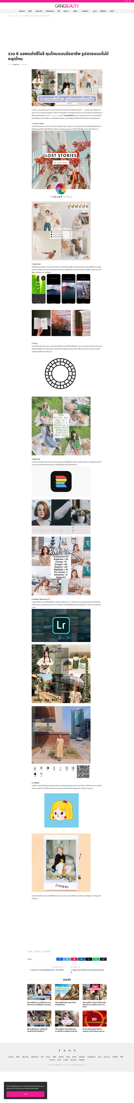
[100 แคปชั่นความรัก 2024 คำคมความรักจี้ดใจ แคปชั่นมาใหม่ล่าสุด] (67, 1018)
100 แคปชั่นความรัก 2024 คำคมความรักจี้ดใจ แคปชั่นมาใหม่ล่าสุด (66, 1030)
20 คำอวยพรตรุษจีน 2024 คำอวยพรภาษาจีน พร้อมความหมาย (93, 1030)
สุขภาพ (65, 11)
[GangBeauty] (67, 5)
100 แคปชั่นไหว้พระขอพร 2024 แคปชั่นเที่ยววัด (65, 1004)
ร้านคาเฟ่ (52, 1060)
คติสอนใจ (73, 1060)
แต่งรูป (30, 951)
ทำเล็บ (68, 1057)
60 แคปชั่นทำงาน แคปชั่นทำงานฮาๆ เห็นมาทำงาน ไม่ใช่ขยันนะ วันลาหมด (39, 1004)
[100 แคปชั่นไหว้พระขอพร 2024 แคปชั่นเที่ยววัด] (67, 992)
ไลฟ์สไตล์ (103, 11)
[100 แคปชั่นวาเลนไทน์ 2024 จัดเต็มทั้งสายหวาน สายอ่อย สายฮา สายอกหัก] (95, 992)
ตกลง (25, 1094)
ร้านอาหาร (107, 1057)
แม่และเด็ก (38, 11)
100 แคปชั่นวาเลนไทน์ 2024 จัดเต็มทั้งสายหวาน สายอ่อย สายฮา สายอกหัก (94, 1005)
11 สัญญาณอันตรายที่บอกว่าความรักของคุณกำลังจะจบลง (87, 971)
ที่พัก (121, 1057)
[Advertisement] (67, 34)
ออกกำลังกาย (91, 1057)
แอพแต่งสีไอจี (47, 951)
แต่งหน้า (61, 1057)
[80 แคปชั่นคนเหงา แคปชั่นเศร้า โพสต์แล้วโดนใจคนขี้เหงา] (39, 1018)
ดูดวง (95, 11)
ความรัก (65, 1060)
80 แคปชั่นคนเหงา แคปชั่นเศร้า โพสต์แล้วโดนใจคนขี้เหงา (37, 1030)
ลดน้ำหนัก (82, 1057)
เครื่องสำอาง (50, 11)
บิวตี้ (58, 11)
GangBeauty (15, 64)
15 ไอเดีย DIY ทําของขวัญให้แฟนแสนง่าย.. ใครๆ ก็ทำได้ (47, 970)
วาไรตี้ (111, 11)
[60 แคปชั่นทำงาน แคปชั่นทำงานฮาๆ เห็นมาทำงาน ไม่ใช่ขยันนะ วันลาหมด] (39, 992)
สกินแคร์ (22, 11)
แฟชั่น (75, 11)
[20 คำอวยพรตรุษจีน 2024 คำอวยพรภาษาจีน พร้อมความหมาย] (95, 1018)
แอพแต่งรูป (37, 951)
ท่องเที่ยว (85, 11)
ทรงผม (48, 1057)
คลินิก (30, 11)
